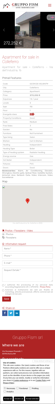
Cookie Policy (41, 380)
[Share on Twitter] (10, 313)
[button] (3, 30)
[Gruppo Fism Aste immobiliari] (20, 6)
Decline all (19, 399)
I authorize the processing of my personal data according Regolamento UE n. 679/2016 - (29, 286)
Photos (9, 234)
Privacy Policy (45, 287)
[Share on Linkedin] (17, 313)
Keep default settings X (43, 361)
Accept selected (32, 399)
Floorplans (10, 237)
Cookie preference (20, 380)
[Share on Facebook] (4, 313)
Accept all (8, 399)
